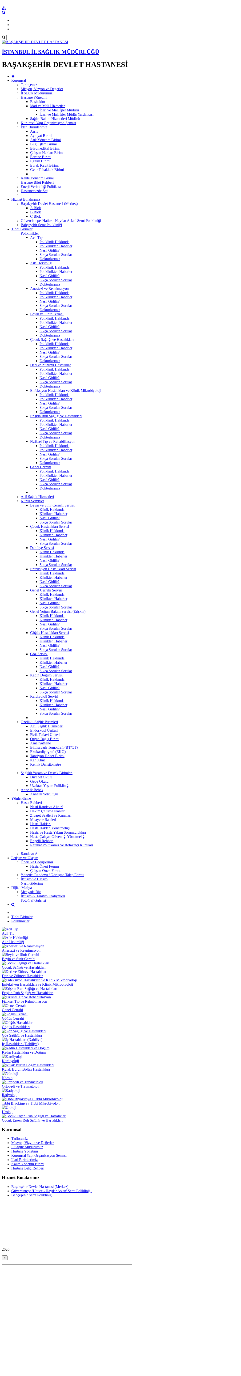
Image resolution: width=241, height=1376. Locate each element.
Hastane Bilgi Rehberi (37, 182)
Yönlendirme (21, 798)
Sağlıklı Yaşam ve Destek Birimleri (46, 773)
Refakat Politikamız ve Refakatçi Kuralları (61, 845)
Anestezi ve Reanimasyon (49, 289)
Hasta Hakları (40, 824)
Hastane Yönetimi (34, 97)
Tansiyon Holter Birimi (47, 756)
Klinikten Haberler (53, 514)
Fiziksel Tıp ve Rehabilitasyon (52, 441)
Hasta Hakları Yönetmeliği (50, 828)
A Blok (35, 208)
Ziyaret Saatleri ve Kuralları (50, 815)
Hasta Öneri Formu (44, 866)
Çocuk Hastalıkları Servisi (49, 526)
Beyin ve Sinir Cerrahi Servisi (52, 505)
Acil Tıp (36, 238)
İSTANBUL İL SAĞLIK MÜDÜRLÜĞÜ (50, 52)
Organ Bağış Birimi (44, 739)
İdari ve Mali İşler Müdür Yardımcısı (66, 114)
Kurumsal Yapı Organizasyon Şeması (48, 123)
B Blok (35, 212)
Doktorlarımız (50, 259)
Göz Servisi (39, 654)
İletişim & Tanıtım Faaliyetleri (43, 896)
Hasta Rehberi (31, 803)
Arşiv (34, 131)
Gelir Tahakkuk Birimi (47, 170)
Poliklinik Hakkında (54, 242)
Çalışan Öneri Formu (45, 871)
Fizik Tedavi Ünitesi (45, 735)
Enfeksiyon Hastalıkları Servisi (53, 569)
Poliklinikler (30, 233)
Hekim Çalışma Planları (47, 811)
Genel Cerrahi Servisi (46, 590)
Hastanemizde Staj (34, 191)
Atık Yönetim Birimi (45, 140)
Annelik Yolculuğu (44, 794)
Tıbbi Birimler (21, 229)
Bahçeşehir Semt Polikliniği (41, 225)
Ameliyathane (40, 743)
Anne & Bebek (32, 790)
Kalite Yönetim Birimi (37, 178)
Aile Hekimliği (41, 263)
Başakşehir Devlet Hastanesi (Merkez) (49, 204)
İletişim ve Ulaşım (24, 858)
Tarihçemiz (29, 85)
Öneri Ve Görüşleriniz (37, 862)
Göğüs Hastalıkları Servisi (49, 633)
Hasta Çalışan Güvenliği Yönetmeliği (57, 837)
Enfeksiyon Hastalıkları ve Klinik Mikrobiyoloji (65, 390)
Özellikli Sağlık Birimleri (39, 722)
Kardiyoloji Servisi (44, 696)
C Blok (35, 216)
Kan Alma (37, 760)
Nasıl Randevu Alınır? (46, 807)
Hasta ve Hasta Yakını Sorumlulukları (58, 832)
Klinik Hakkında (52, 509)
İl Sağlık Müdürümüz (36, 93)
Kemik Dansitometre (45, 764)
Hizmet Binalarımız (25, 199)
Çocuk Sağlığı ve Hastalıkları (52, 340)
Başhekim (37, 102)
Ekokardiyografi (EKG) (48, 752)
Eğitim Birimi (40, 161)
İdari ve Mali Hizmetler (47, 106)
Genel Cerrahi (40, 467)
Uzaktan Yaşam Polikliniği (49, 786)
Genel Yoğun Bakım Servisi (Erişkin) (57, 611)
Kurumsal (18, 80)
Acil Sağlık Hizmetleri (37, 497)
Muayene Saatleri (43, 820)
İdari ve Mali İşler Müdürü (59, 110)
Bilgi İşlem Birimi (43, 144)
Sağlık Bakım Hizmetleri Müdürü (55, 119)
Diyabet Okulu (41, 777)
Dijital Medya (21, 888)
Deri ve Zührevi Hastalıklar (50, 365)
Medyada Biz (31, 892)
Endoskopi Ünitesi (44, 730)
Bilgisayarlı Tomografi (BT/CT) (54, 747)
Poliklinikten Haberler (56, 246)
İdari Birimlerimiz (34, 127)
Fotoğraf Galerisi (33, 900)
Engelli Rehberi (41, 841)
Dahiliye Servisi (42, 548)
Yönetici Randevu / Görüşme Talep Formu (52, 875)
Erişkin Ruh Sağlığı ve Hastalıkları (56, 416)
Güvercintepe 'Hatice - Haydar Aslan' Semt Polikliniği (61, 221)
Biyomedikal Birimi (45, 148)
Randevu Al (30, 854)
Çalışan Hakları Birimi (47, 153)
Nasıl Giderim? (32, 883)
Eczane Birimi (40, 157)
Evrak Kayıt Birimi (44, 165)
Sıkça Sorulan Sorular (56, 255)
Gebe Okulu (39, 781)
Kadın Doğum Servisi (46, 675)
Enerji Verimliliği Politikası (41, 187)
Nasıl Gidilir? (50, 250)
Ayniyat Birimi (41, 136)
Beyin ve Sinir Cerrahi (47, 314)
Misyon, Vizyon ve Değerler (42, 89)
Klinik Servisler (32, 501)
